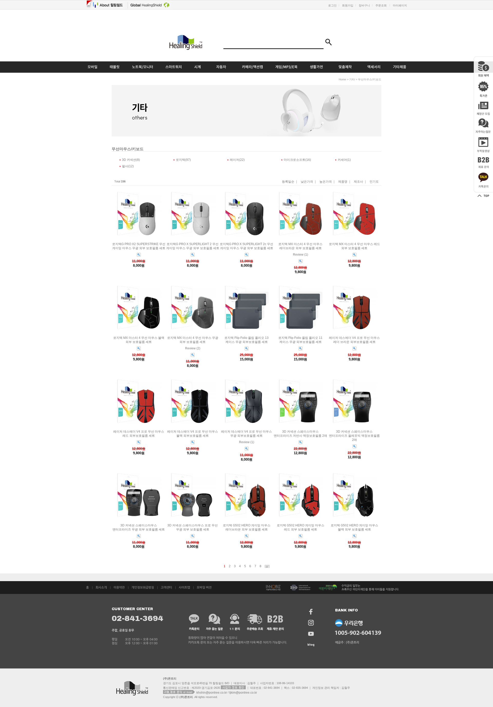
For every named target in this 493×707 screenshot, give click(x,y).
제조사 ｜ (360, 182)
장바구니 (364, 5)
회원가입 (347, 5)
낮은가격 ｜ (309, 182)
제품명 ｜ (344, 182)
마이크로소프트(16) (297, 160)
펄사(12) (128, 166)
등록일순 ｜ (290, 182)
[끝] (267, 566)
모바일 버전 (204, 587)
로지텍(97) (183, 160)
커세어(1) (344, 160)
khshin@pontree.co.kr (212, 692)
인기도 (374, 182)
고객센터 (166, 587)
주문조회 (381, 5)
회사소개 (101, 587)
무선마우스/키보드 (369, 79)
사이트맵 (184, 587)
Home (342, 79)
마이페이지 (400, 5)
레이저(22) (237, 160)
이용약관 (119, 587)
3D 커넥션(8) (131, 160)
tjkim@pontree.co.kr (243, 692)
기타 (352, 79)
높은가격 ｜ (327, 182)
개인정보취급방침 (142, 587)
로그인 (332, 5)
